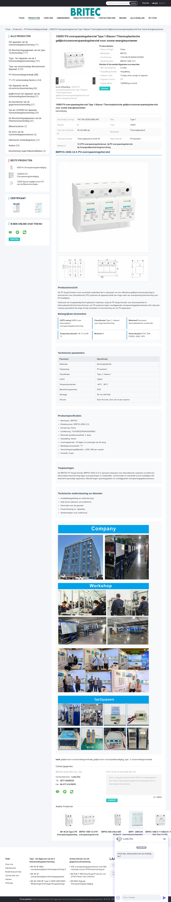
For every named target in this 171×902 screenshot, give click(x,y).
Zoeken (133, 3)
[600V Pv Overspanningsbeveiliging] (11, 167)
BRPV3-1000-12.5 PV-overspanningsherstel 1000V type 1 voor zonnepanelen (88, 833)
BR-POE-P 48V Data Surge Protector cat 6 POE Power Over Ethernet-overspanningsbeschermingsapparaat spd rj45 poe (88, 875)
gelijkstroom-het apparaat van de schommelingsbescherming (24, 95)
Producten (34, 18)
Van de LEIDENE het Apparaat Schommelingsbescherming (23, 111)
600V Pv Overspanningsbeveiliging (31, 167)
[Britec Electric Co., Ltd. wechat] (26, 232)
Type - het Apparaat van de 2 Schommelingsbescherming (22, 59)
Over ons (48, 18)
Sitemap (9, 883)
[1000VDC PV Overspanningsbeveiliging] (11, 175)
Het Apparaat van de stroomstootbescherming (21, 87)
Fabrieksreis (63, 18)
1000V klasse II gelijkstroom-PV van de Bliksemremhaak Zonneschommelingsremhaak (30, 184)
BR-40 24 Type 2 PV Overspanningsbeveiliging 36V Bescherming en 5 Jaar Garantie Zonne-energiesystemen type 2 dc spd (68, 833)
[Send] (164, 898)
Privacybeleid (25, 899)
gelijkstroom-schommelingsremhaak (77, 759)
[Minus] (164, 839)
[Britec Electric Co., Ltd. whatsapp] (19, 232)
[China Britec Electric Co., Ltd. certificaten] (16, 208)
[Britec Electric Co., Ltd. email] (12, 232)
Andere (12, 145)
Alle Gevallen (137, 18)
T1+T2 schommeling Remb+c (23, 80)
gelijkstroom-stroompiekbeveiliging (109, 759)
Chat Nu (145, 3)
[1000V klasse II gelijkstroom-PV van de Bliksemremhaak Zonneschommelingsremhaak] (11, 183)
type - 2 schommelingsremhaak (138, 759)
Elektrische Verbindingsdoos (22, 140)
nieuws (122, 18)
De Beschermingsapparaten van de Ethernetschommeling (25, 119)
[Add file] (118, 898)
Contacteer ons (107, 18)
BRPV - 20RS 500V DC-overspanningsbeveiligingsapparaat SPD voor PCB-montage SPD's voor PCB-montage (138, 833)
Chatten (104, 88)
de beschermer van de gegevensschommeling (19, 103)
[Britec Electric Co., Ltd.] (85, 12)
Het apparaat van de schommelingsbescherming (21, 43)
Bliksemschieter (16, 126)
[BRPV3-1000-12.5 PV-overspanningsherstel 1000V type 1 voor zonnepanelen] (88, 820)
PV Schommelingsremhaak (35, 29)
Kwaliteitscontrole (84, 18)
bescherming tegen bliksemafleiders (26, 151)
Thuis (21, 18)
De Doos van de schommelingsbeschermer (21, 133)
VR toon (152, 18)
